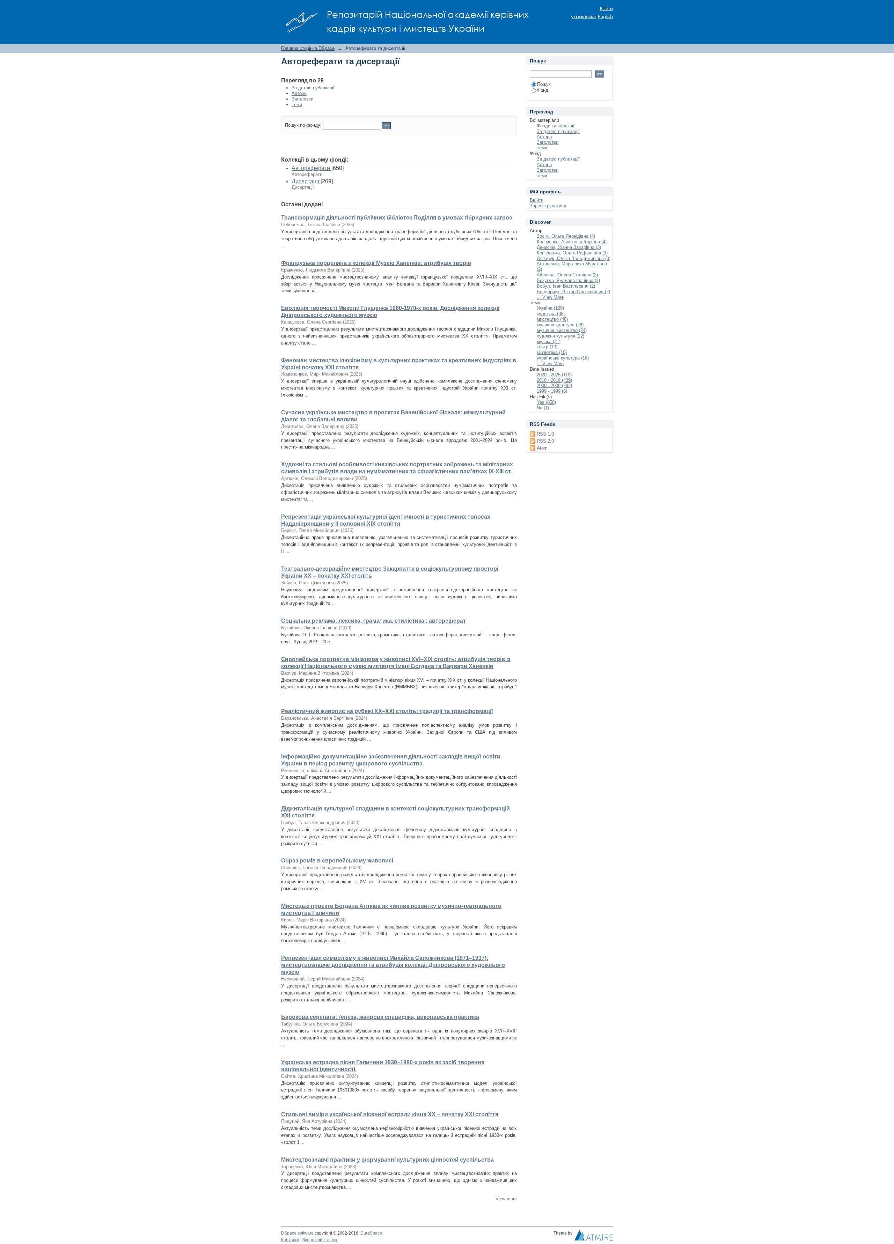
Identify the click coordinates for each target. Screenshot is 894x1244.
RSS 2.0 (545, 441)
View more (506, 1198)
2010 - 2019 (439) (554, 380)
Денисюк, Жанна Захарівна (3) (569, 247)
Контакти (290, 1239)
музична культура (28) (560, 324)
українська (583, 17)
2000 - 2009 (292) (554, 385)
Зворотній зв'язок (319, 1239)
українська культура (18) (563, 358)
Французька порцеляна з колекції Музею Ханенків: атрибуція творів (376, 263)
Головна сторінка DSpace (308, 48)
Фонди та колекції (555, 125)
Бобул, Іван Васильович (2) (566, 286)
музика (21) (548, 341)
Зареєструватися (548, 205)
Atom (542, 448)
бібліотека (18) (552, 352)
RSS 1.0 (545, 434)
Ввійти (606, 9)
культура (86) (551, 313)
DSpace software (297, 1233)
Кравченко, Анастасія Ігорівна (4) (572, 241)
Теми (297, 104)
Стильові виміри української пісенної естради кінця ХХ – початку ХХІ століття (389, 1114)
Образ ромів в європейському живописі (337, 861)
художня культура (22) (560, 336)
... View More (550, 297)
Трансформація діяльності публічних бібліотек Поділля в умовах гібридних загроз (396, 218)
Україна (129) (550, 308)
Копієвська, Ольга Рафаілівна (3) (572, 253)
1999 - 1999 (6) (552, 391)
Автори (299, 93)
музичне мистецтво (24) (562, 330)
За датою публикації (313, 87)
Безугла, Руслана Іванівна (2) (568, 280)
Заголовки (302, 99)
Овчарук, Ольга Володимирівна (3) (573, 258)
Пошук (544, 84)
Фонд (542, 90)
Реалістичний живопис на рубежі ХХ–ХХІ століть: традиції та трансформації (387, 711)
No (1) (543, 407)
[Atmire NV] (593, 1237)
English (605, 17)
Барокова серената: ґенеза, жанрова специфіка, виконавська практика (380, 1017)
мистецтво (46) (552, 319)
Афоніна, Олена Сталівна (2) (567, 274)
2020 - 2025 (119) (554, 374)
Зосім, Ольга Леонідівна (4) (566, 236)
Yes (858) (546, 402)
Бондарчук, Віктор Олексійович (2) (573, 291)
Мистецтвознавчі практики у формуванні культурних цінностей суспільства (387, 1160)
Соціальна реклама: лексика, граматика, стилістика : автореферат (373, 621)
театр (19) (547, 346)
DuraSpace (371, 1233)
